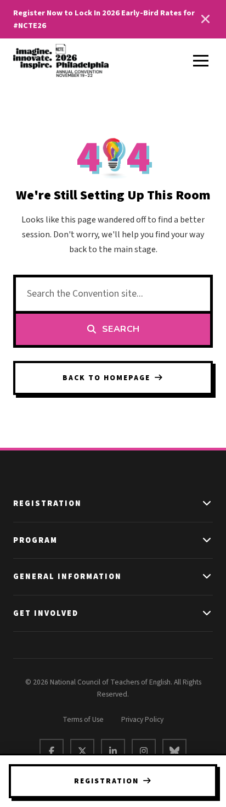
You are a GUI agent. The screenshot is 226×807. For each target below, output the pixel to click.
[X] (82, 751)
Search (121, 329)
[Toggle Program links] (207, 540)
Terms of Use (83, 719)
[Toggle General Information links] (207, 577)
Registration (106, 781)
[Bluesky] (174, 751)
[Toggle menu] (201, 61)
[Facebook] (51, 751)
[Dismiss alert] (205, 19)
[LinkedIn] (113, 751)
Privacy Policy (142, 719)
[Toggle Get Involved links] (207, 613)
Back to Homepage (106, 377)
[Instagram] (144, 751)
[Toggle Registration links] (207, 504)
